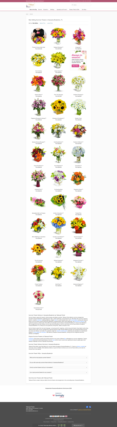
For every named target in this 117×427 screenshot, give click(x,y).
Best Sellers (35, 23)
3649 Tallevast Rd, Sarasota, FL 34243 (34, 408)
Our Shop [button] (84, 9)
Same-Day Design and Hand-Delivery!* (35, 1)
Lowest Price (50, 23)
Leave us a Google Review (84, 409)
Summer (40, 9)
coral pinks (43, 332)
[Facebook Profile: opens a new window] (87, 407)
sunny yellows (36, 332)
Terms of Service (46, 421)
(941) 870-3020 (29, 409)
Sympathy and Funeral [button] (62, 9)
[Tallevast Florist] (36, 5)
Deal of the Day (33, 9)
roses (56, 320)
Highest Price (42, 23)
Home (27, 14)
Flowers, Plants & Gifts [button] (74, 9)
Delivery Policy (71, 421)
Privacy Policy (53, 421)
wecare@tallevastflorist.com (32, 411)
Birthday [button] (52, 9)
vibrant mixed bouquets (62, 331)
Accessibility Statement (62, 421)
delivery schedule (81, 346)
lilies (65, 338)
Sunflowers (31, 338)
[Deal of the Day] (78, 60)
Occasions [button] (45, 9)
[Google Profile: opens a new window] (90, 407)
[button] (113, 421)
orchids (30, 340)
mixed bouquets (74, 320)
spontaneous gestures (79, 321)
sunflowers (39, 320)
